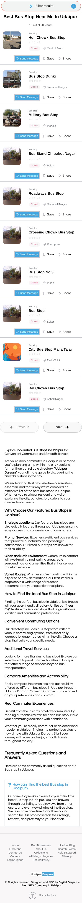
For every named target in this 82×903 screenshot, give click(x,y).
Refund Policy (41, 860)
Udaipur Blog (67, 845)
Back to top (47, 895)
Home (15, 845)
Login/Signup (15, 860)
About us (41, 849)
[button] (48, 58)
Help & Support (67, 852)
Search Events (67, 849)
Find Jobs (15, 849)
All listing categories (41, 856)
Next (59, 427)
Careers (15, 856)
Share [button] (67, 58)
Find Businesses (41, 845)
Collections (41, 852)
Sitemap (67, 856)
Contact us (15, 852)
